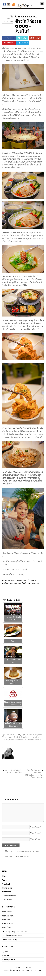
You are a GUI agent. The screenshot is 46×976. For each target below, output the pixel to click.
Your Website (35, 839)
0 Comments (9, 22)
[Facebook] (4, 4)
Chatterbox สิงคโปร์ (34, 740)
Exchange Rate (8, 959)
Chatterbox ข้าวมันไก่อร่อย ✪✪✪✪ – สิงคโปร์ (28, 23)
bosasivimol (10, 735)
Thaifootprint (22, 967)
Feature (31, 735)
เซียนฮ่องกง (7, 912)
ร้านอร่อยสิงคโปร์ (13, 737)
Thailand (6, 884)
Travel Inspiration (10, 896)
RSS (17, 4)
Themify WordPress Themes (32, 970)
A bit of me (7, 900)
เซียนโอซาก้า (7, 927)
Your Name (34, 827)
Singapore (38, 735)
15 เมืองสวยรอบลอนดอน (12, 935)
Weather (6, 955)
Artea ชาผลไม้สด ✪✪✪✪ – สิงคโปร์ (11, 771)
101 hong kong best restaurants (16, 931)
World (4, 880)
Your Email (35, 833)
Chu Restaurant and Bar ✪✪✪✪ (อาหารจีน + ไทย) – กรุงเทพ (34, 774)
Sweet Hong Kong (9, 939)
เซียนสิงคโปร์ (7, 924)
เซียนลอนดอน (7, 916)
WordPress (16, 970)
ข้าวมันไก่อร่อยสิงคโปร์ (17, 740)
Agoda (5, 951)
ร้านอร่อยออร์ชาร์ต (27, 737)
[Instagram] (8, 4)
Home (4, 876)
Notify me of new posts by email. (18, 856)
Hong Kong (7, 888)
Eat (26, 735)
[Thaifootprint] (24, 7)
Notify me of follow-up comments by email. (22, 851)
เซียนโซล (6, 920)
